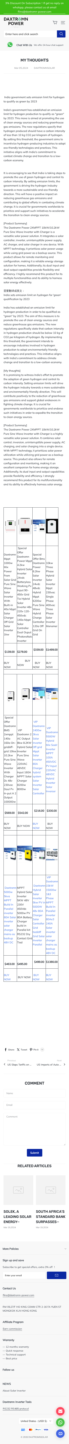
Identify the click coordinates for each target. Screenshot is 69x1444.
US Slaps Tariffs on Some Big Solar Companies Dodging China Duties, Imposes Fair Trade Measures (19, 1064)
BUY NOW (8, 663)
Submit (34, 1152)
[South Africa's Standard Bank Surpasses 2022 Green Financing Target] (51, 1190)
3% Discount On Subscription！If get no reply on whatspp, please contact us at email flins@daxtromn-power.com (34, 7)
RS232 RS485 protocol (16, 1408)
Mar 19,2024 (10, 1227)
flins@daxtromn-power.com (18, 1295)
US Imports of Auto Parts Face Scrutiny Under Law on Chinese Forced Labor (49, 1064)
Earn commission (12, 1328)
